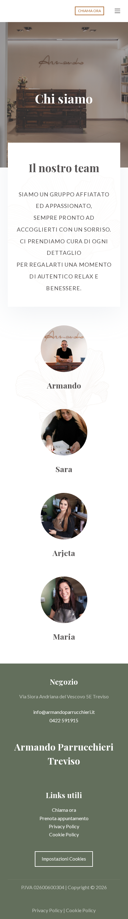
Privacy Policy (64, 826)
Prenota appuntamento (64, 818)
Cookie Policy (64, 834)
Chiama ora (64, 810)
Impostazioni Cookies (64, 859)
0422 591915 (63, 720)
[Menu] (117, 11)
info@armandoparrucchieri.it (64, 712)
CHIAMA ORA (89, 10)
